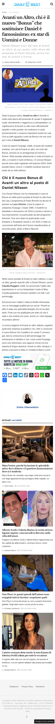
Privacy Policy (27, 687)
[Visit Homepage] (27, 4)
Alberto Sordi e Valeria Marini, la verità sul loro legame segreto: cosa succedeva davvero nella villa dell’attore (27, 533)
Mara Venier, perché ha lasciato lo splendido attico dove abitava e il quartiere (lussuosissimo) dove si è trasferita (27, 468)
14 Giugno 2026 (29, 608)
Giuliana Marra (10, 550)
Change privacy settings (44, 721)
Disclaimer (40, 687)
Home (4, 12)
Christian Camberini (12, 608)
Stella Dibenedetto (12, 62)
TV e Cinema (14, 12)
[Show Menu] (3, 4)
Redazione (14, 687)
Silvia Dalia (8, 486)
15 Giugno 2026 (25, 550)
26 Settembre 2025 (33, 62)
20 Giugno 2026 (23, 486)
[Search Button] (51, 4)
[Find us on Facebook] (26, 716)
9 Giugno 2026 (25, 670)
